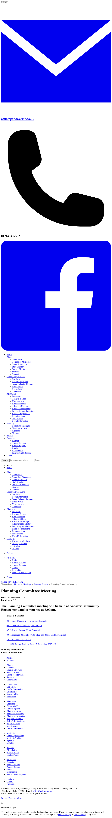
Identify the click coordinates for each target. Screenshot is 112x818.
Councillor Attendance (21, 362)
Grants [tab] (15, 567)
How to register (18, 401)
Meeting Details (41, 584)
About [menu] (9, 472)
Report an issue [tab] (18, 531)
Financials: (11, 759)
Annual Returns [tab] (19, 563)
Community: (12, 684)
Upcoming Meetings (21, 426)
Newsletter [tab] (16, 506)
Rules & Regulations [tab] (21, 529)
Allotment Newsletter (21, 408)
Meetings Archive (19, 428)
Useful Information (20, 381)
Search (38, 460)
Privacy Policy (13, 752)
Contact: (10, 779)
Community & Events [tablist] (16, 492)
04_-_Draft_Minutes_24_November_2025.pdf (27, 621)
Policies (10, 435)
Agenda (10, 658)
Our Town (16, 379)
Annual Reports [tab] (19, 565)
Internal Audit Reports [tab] (21, 572)
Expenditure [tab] (17, 570)
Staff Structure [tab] (18, 482)
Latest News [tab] (17, 502)
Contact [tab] (15, 489)
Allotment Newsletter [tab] (21, 524)
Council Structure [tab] (19, 479)
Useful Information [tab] (20, 497)
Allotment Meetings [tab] (20, 521)
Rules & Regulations (21, 413)
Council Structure (19, 364)
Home (9, 354)
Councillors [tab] (17, 474)
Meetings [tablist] (10, 538)
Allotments (11, 394)
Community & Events (16, 376)
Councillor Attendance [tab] (21, 477)
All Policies (12, 750)
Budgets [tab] (15, 560)
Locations (16, 396)
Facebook (11, 784)
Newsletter (16, 391)
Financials (11, 438)
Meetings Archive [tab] (19, 543)
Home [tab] (9, 467)
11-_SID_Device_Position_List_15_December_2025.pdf (31, 644)
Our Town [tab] (16, 494)
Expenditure (17, 450)
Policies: (10, 747)
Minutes (15, 433)
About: (10, 665)
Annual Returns (19, 443)
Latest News (17, 386)
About (9, 357)
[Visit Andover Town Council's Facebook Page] (56, 350)
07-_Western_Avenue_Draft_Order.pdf (23, 630)
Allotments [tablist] (11, 509)
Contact (15, 374)
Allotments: (12, 701)
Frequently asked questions (23, 411)
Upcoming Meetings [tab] (21, 541)
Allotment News (19, 404)
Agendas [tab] (16, 546)
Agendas (16, 431)
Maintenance (17, 418)
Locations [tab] (16, 511)
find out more (80, 814)
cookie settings (64, 814)
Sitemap (15, 372)
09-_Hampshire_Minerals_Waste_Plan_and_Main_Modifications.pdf (36, 635)
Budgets (15, 440)
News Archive (18, 389)
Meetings (10, 423)
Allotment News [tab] (19, 519)
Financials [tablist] (11, 558)
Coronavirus (12, 680)
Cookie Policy (13, 755)
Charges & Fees (19, 399)
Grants (15, 448)
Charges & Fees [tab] (19, 514)
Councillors (17, 359)
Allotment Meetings (20, 406)
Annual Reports (19, 445)
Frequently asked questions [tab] (23, 526)
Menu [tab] (9, 465)
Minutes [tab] (15, 548)
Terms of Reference (20, 369)
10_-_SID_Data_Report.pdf (19, 639)
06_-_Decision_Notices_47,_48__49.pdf (24, 625)
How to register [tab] (18, 516)
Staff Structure (18, 367)
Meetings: (11, 733)
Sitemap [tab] (15, 487)
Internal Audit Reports (21, 453)
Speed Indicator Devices (22, 384)
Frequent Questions (15, 718)
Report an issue (18, 416)
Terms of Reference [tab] (20, 484)
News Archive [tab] (18, 504)
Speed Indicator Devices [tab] (22, 499)
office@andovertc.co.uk (43, 791)
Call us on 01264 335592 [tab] (12, 582)
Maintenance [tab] (17, 534)
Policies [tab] (10, 553)
